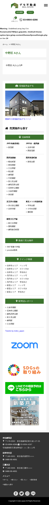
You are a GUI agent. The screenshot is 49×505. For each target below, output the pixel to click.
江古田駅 (12, 168)
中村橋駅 (12, 178)
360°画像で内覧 (13, 247)
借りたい (14, 480)
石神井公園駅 (13, 188)
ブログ (30, 12)
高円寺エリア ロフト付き (18, 279)
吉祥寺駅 (31, 147)
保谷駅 (11, 194)
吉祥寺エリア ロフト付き (18, 269)
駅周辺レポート (26, 301)
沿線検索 (26, 137)
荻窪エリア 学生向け (16, 292)
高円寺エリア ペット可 (17, 275)
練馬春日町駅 (13, 230)
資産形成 (34, 480)
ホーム (5, 44)
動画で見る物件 (26, 240)
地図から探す (8, 484)
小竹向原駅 (32, 209)
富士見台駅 (12, 181)
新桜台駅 (31, 162)
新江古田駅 (12, 223)
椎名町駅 (12, 162)
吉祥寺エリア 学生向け (17, 272)
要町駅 (30, 212)
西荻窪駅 (31, 151)
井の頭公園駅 (13, 205)
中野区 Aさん (16, 44)
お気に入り (14, 19)
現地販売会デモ (26, 86)
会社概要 (19, 12)
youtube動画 (12, 250)
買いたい (24, 480)
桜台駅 (11, 171)
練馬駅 (11, 175)
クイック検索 (26, 259)
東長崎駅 (12, 165)
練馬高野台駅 (13, 185)
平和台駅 (31, 205)
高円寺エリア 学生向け (17, 282)
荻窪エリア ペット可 (16, 285)
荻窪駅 (11, 147)
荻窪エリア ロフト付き (17, 288)
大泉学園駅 (12, 191)
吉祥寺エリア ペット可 (17, 265)
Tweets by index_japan (14, 331)
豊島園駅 (12, 226)
